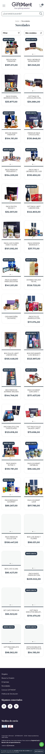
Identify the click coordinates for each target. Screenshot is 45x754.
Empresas (5, 682)
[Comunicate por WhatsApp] (41, 744)
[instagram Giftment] (4, 706)
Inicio (17, 21)
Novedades (6, 686)
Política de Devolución (10, 694)
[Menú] (4, 6)
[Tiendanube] (8, 746)
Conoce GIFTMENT (9, 690)
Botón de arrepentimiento (11, 742)
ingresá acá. (35, 740)
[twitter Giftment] (16, 706)
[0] (40, 6)
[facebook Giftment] (10, 706)
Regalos (5, 674)
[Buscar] (40, 13)
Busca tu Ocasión (8, 678)
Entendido (39, 751)
